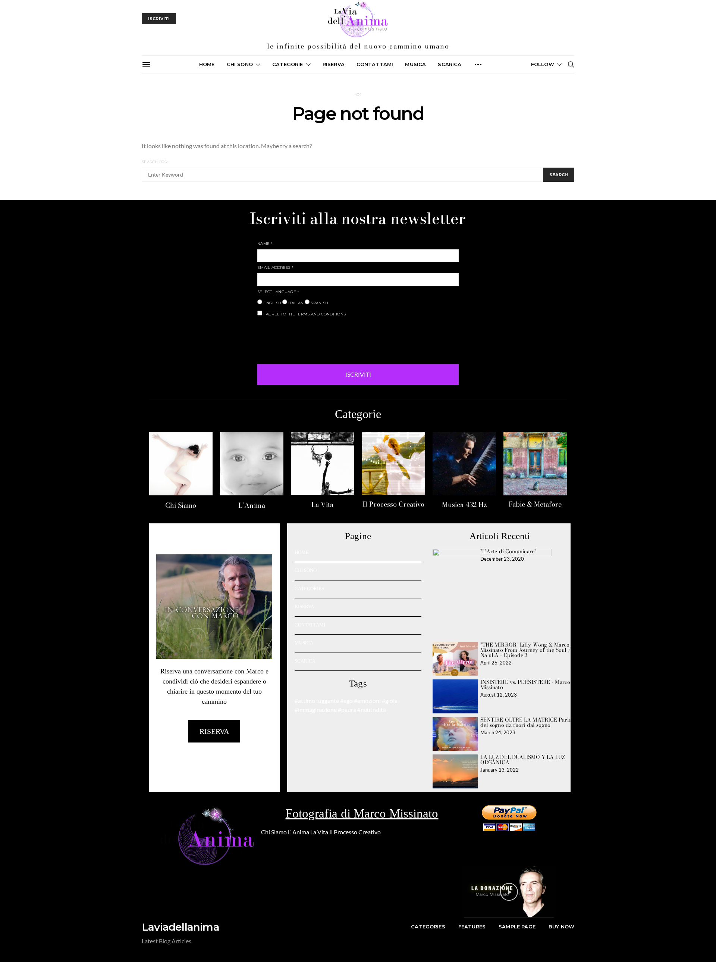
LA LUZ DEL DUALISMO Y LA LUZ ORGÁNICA (522, 759)
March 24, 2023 (497, 732)
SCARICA (449, 64)
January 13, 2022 (499, 770)
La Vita (322, 504)
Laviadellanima (180, 927)
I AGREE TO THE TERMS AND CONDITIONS (304, 314)
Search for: (155, 161)
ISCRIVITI (358, 374)
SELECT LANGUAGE (278, 291)
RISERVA (304, 606)
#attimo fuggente (317, 700)
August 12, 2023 (498, 695)
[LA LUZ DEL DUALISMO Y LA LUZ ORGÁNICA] (455, 771)
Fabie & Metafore (535, 504)
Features (472, 927)
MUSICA (415, 64)
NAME (265, 243)
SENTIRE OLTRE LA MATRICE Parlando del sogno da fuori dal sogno (530, 722)
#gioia (390, 700)
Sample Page (517, 927)
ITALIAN (295, 303)
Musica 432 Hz (464, 504)
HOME (302, 552)
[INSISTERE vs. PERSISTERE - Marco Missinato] (455, 696)
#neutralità (371, 709)
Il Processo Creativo (393, 504)
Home (207, 64)
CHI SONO (240, 64)
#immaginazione (316, 709)
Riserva (334, 64)
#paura (347, 709)
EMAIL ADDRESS (275, 267)
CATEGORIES (309, 588)
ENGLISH (271, 303)
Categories (428, 927)
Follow (542, 64)
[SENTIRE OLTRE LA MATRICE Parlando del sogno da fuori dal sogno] (455, 734)
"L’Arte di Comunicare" (508, 551)
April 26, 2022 (496, 663)
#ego (346, 700)
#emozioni (367, 700)
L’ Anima (298, 831)
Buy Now (561, 927)
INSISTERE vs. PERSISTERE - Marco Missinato (525, 684)
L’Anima (252, 505)
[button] (509, 891)
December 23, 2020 (502, 559)
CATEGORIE (287, 64)
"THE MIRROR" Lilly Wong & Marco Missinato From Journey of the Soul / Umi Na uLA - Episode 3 (531, 650)
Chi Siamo (180, 505)
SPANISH (319, 303)
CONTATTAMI (375, 64)
